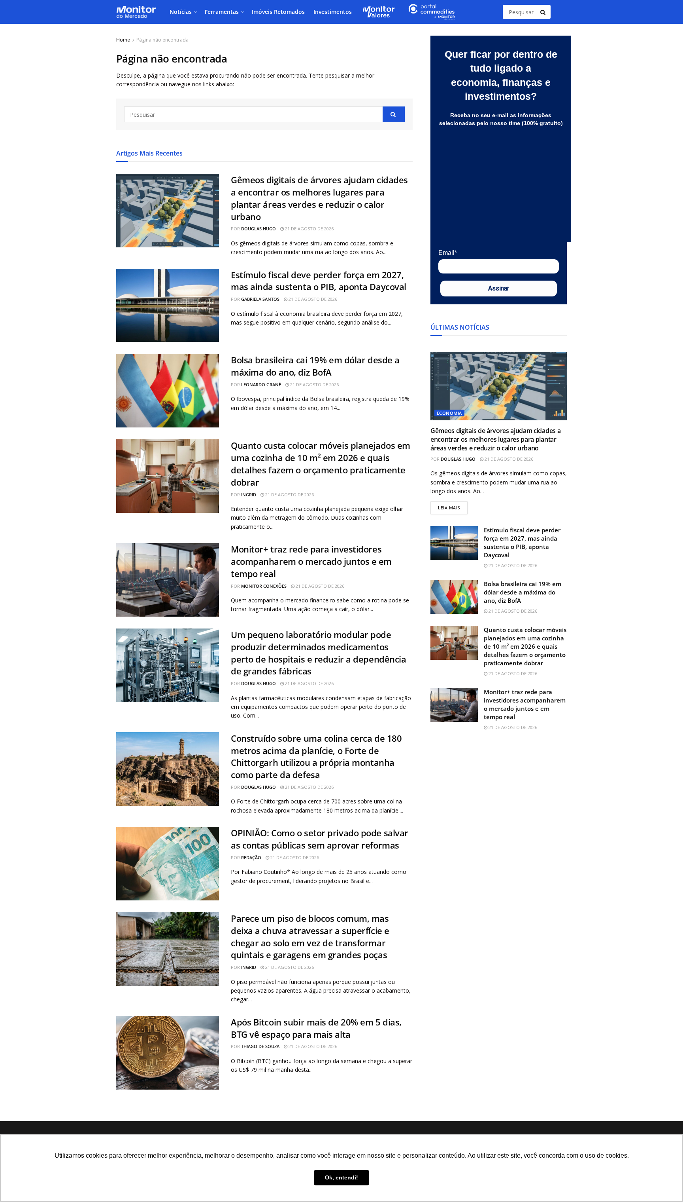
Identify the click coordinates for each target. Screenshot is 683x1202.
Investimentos (332, 11)
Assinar (498, 288)
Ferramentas (222, 11)
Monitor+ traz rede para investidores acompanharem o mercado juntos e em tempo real (311, 561)
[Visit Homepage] (136, 12)
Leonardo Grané (261, 384)
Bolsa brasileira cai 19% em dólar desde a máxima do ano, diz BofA (315, 366)
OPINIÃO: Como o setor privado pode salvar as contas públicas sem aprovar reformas (319, 839)
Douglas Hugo (258, 229)
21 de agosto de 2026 (309, 229)
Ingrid (248, 495)
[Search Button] (543, 12)
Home (123, 39)
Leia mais (453, 506)
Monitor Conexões (264, 586)
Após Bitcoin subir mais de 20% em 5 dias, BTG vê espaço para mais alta (316, 1028)
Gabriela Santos (260, 299)
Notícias (181, 11)
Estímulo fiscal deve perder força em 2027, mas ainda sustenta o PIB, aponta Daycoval (318, 281)
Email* (447, 252)
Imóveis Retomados (278, 11)
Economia (449, 413)
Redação (251, 857)
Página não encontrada (162, 39)
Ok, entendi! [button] (341, 1177)
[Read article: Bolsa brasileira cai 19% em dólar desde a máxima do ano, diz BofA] (167, 390)
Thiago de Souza (260, 1046)
